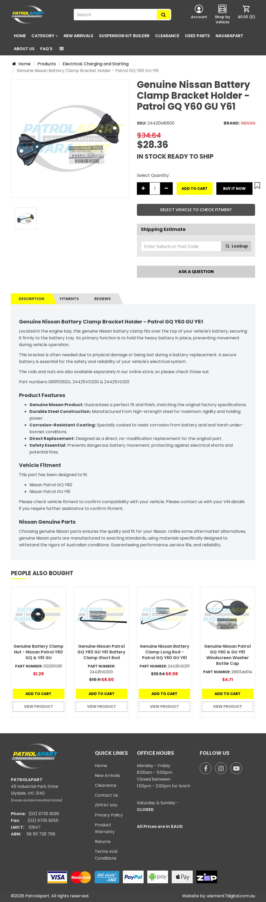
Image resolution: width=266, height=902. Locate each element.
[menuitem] (246, 15)
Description (31, 298)
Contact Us (106, 795)
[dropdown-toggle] (61, 48)
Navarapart (229, 36)
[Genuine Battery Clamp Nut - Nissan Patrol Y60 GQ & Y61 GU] (38, 614)
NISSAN (248, 123)
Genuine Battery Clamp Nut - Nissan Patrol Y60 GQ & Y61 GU (38, 652)
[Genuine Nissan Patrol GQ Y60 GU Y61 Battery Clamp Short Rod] (101, 614)
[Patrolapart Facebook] (205, 768)
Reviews (102, 298)
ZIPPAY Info (106, 805)
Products (46, 64)
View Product (38, 706)
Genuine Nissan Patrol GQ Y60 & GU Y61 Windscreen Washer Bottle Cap (227, 654)
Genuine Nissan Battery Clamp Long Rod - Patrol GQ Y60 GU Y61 (164, 652)
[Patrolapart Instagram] (221, 768)
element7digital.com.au (231, 896)
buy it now (234, 188)
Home (20, 36)
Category (43, 36)
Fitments (69, 298)
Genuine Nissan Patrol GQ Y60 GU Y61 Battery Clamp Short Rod (101, 652)
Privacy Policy (109, 815)
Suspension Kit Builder (124, 36)
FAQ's (46, 49)
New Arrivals (78, 36)
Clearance (167, 36)
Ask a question (196, 272)
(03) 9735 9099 (44, 814)
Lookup (239, 246)
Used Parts (197, 36)
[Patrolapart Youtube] (236, 768)
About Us (24, 49)
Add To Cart (195, 188)
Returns (103, 842)
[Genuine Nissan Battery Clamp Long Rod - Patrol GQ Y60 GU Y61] (164, 614)
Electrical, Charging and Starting (96, 64)
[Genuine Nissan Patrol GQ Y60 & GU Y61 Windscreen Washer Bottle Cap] (227, 614)
